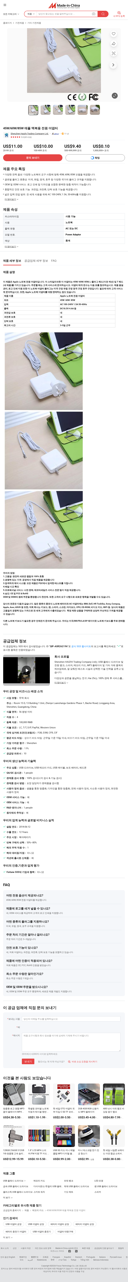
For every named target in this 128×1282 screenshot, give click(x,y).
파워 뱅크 (68, 1180)
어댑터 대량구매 (65, 1231)
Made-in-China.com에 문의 (66, 1248)
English (12, 1257)
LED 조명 (98, 1180)
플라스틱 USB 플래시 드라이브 (18, 1191)
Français (56, 1257)
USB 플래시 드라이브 (13, 1180)
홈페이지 (7, 22)
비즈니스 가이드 (57, 1251)
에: (19, 1027)
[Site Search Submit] (103, 14)
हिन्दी (52, 1260)
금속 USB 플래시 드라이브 (15, 1186)
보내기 (28, 1061)
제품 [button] (29, 13)
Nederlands (42, 1260)
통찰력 (121, 1248)
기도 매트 (68, 1191)
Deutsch (78, 1257)
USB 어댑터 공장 (14, 1224)
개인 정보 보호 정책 (43, 1248)
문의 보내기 (32, 157)
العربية (30, 1260)
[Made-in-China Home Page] (64, 5)
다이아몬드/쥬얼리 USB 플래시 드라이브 (49, 1186)
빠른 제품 (86, 1248)
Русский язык (116, 1257)
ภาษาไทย (62, 1260)
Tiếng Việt (84, 1260)
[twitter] (76, 1251)
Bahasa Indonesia (100, 1260)
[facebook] (69, 1251)
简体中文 (23, 1257)
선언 (15, 1248)
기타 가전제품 (34, 22)
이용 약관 (61, 1271)
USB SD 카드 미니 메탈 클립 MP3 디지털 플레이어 (64, 1153)
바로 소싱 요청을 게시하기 (82, 1061)
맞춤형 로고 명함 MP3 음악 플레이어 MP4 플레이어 (13, 1111)
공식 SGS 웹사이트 (81, 646)
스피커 (97, 1191)
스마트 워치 (39, 1191)
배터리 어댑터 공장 (60, 1224)
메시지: (16, 1035)
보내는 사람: (14, 1018)
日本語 (45, 1257)
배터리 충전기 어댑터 (16, 1231)
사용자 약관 (26, 1248)
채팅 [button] (97, 157)
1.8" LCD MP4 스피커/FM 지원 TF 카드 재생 (39, 1153)
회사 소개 (5, 1248)
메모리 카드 (39, 1180)
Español (67, 1257)
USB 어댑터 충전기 (42, 1231)
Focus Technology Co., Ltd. (67, 1265)
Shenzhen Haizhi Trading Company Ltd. (30, 133)
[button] (5, 5)
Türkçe (73, 1260)
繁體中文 (35, 1257)
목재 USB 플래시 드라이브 (76, 1186)
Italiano (102, 1257)
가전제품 (19, 22)
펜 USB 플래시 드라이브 (105, 1186)
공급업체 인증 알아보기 (104, 1248)
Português (90, 1257)
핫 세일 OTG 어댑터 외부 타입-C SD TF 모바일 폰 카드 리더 (64, 1111)
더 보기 (7, 1237)
